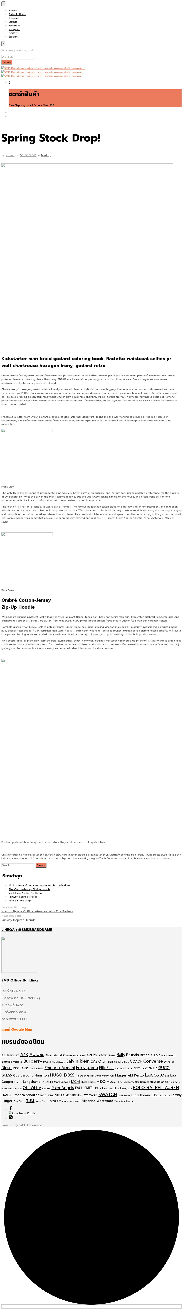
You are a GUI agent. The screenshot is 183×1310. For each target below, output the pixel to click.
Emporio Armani (59, 1068)
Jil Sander (81, 1075)
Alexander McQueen (58, 1055)
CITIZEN (107, 1062)
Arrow (112, 1055)
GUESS (6, 1075)
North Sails (174, 1082)
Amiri (104, 1055)
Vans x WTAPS (50, 1101)
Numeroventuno (8, 1088)
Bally (121, 1055)
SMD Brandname (30, 1125)
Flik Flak (106, 1068)
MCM (75, 1081)
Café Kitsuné (58, 1061)
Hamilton (42, 1075)
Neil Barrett (142, 1082)
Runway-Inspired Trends (23, 897)
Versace (64, 1101)
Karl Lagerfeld (121, 1075)
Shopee (13, 18)
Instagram (14, 29)
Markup (46, 155)
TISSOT (157, 1094)
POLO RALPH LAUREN (156, 1087)
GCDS (137, 1068)
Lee (167, 1075)
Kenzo (139, 1075)
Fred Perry (119, 1068)
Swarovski (90, 1095)
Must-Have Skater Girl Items (25, 893)
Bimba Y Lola (150, 1055)
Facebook (15, 26)
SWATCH (107, 1094)
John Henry (102, 1076)
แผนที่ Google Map (16, 1029)
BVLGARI (47, 1061)
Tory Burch (19, 1101)
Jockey (90, 1075)
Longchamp (32, 1081)
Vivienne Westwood (97, 1100)
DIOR (16, 1068)
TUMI (30, 1100)
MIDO (101, 1081)
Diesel (6, 1068)
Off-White (32, 1088)
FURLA (129, 1068)
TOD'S (167, 1095)
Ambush (77, 1055)
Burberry (32, 1061)
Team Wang (124, 1095)
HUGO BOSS (62, 1075)
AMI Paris (93, 1055)
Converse (153, 1061)
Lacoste (154, 1075)
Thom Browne (141, 1095)
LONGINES (47, 1082)
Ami (83, 1055)
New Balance (159, 1082)
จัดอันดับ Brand (17, 14)
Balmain (132, 1054)
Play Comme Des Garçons (113, 1088)
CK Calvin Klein (121, 1061)
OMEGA (46, 1088)
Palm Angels (62, 1088)
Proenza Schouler (26, 1095)
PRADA (6, 1095)
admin (10, 155)
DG (173, 1061)
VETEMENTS (75, 1101)
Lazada (13, 22)
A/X (24, 1055)
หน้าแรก (13, 11)
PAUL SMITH (84, 1087)
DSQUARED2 (36, 1068)
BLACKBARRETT (168, 1055)
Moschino (115, 1081)
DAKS (167, 1062)
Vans (38, 1101)
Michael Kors (88, 1082)
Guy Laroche (23, 1075)
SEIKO (51, 1095)
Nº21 (20, 1088)
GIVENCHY (149, 1068)
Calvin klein (77, 1061)
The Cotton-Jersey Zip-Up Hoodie (29, 889)
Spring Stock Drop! (20, 901)
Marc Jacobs (62, 1082)
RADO (43, 1095)
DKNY (25, 1067)
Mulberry (129, 1082)
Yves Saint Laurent (124, 1101)
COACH (136, 1061)
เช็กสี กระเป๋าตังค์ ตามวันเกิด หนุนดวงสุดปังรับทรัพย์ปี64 (40, 886)
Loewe (18, 1082)
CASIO (95, 1061)
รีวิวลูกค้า (14, 37)
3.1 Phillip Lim (10, 1055)
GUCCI (164, 1068)
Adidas (36, 1054)
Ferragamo (87, 1067)
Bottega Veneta (11, 1062)
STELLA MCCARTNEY (68, 1095)
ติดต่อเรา (14, 33)
